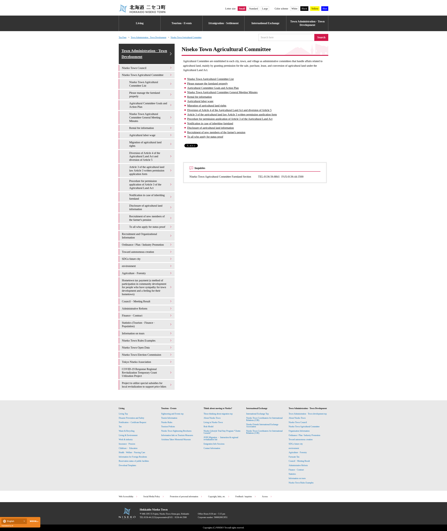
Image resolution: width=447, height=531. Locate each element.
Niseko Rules (166, 422)
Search (321, 37)
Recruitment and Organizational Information (139, 236)
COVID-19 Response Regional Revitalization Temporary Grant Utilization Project (139, 373)
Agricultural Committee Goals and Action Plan (213, 87)
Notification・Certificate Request (132, 422)
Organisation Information (299, 431)
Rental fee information (199, 96)
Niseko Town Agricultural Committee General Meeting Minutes (222, 92)
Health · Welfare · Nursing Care (132, 452)
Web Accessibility (126, 496)
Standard (253, 8)
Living (140, 23)
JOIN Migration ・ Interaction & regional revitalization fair (221, 438)
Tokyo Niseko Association (136, 361)
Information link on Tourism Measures (177, 435)
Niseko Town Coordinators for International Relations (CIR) (264, 419)
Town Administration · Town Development (307, 23)
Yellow (314, 8)
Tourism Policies (168, 426)
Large (265, 8)
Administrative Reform (134, 308)
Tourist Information (169, 418)
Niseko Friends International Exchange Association (262, 425)
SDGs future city (131, 258)
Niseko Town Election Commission (141, 354)
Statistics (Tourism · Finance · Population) (138, 324)
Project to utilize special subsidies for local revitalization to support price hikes (144, 385)
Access (265, 496)
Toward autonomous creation (138, 251)
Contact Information (212, 448)
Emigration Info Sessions (214, 444)
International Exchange (265, 23)
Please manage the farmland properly (207, 83)
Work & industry (126, 439)
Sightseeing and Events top (172, 414)
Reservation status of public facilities (134, 461)
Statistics (292, 474)
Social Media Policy (151, 496)
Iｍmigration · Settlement (223, 23)
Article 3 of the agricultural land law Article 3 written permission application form (232, 114)
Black (304, 8)
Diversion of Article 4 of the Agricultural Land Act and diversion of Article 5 (229, 110)
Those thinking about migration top (218, 414)
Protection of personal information (184, 496)
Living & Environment (128, 435)
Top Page (122, 37)
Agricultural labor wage (200, 101)
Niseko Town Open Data (136, 347)
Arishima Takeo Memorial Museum (176, 439)
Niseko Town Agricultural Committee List (210, 79)
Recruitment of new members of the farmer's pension (216, 132)
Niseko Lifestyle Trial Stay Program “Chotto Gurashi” (222, 432)
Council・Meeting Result (136, 301)
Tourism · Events (181, 23)
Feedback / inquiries (243, 496)
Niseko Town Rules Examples (138, 340)
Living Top (123, 414)
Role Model (208, 426)
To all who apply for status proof (205, 136)
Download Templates (128, 465)
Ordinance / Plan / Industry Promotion (143, 244)
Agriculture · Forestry (134, 273)
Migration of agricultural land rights (206, 105)
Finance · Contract (132, 315)
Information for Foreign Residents (133, 457)
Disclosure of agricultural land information (210, 127)
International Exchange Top (257, 414)
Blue (325, 8)
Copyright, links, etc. (216, 496)
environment (129, 266)
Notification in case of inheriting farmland (210, 123)
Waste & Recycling (126, 431)
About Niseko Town (212, 418)
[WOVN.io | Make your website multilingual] (33, 521)
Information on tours (133, 333)
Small (242, 8)
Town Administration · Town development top (308, 414)
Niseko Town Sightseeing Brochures (176, 431)
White (294, 8)
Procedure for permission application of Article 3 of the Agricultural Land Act (229, 118)
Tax (120, 426)
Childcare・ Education (128, 448)
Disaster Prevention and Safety (131, 418)
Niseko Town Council (134, 67)
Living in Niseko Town (213, 422)
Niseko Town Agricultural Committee (186, 37)
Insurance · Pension (127, 444)
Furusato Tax (294, 457)
